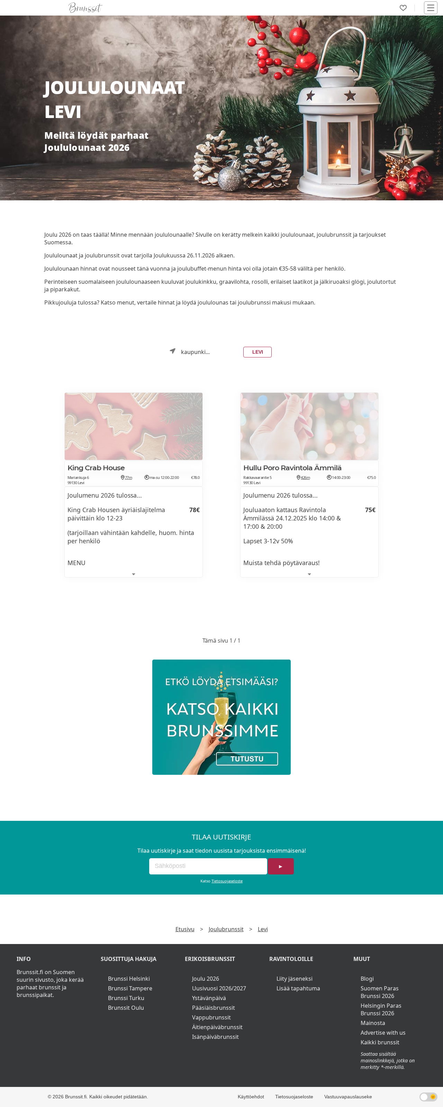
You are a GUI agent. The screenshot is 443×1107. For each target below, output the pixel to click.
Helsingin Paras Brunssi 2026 (381, 1009)
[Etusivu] (85, 7)
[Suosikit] (403, 7)
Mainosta (373, 1023)
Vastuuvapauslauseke (348, 1096)
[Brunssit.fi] (221, 717)
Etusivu (185, 929)
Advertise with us (383, 1032)
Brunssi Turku (126, 998)
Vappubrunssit (211, 1017)
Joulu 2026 (205, 978)
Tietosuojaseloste (227, 880)
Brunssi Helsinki (129, 978)
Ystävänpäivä (209, 998)
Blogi (367, 978)
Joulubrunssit (226, 929)
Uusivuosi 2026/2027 (219, 988)
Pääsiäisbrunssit (213, 1007)
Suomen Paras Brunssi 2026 (380, 992)
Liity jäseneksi (295, 978)
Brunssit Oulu (126, 1007)
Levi (257, 352)
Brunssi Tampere (130, 988)
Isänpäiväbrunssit (215, 1037)
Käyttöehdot (251, 1096)
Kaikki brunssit (380, 1042)
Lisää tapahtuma (298, 988)
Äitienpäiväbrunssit (217, 1027)
